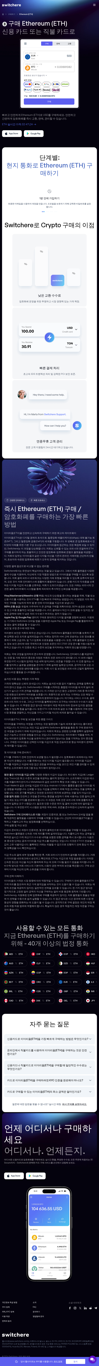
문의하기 (36, 1312)
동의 (75, 1361)
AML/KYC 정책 (8, 1312)
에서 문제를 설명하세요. (74, 1104)
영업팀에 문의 (38, 1316)
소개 (34, 1302)
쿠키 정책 (6, 1307)
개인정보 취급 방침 (9, 1302)
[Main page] (11, 4)
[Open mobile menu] (94, 5)
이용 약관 (6, 1316)
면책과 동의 (6, 1321)
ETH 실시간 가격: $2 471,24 (17, 124)
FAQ (34, 1307)
